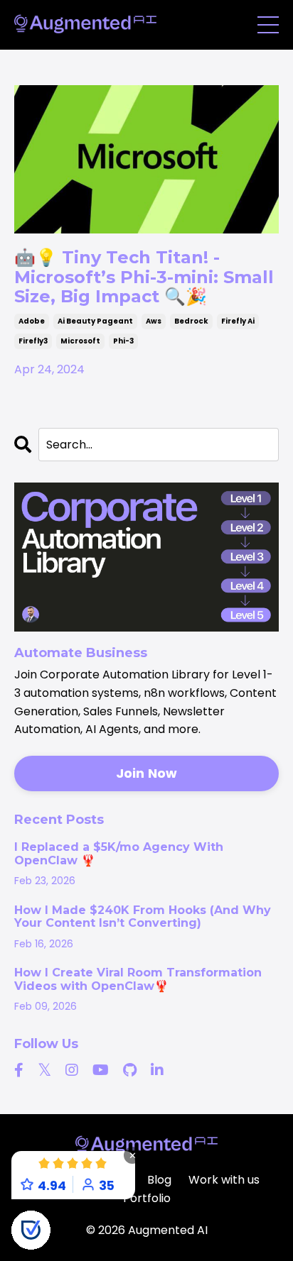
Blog (159, 1180)
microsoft (80, 341)
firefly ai (238, 321)
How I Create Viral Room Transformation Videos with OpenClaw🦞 (138, 979)
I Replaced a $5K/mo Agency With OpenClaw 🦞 (118, 853)
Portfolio (147, 1198)
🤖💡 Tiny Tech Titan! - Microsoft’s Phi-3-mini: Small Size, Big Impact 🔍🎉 (144, 277)
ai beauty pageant (95, 321)
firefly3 (33, 341)
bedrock (191, 321)
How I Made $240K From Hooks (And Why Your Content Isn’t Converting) (142, 917)
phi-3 (123, 341)
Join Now (147, 773)
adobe (31, 321)
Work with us (224, 1180)
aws (153, 321)
